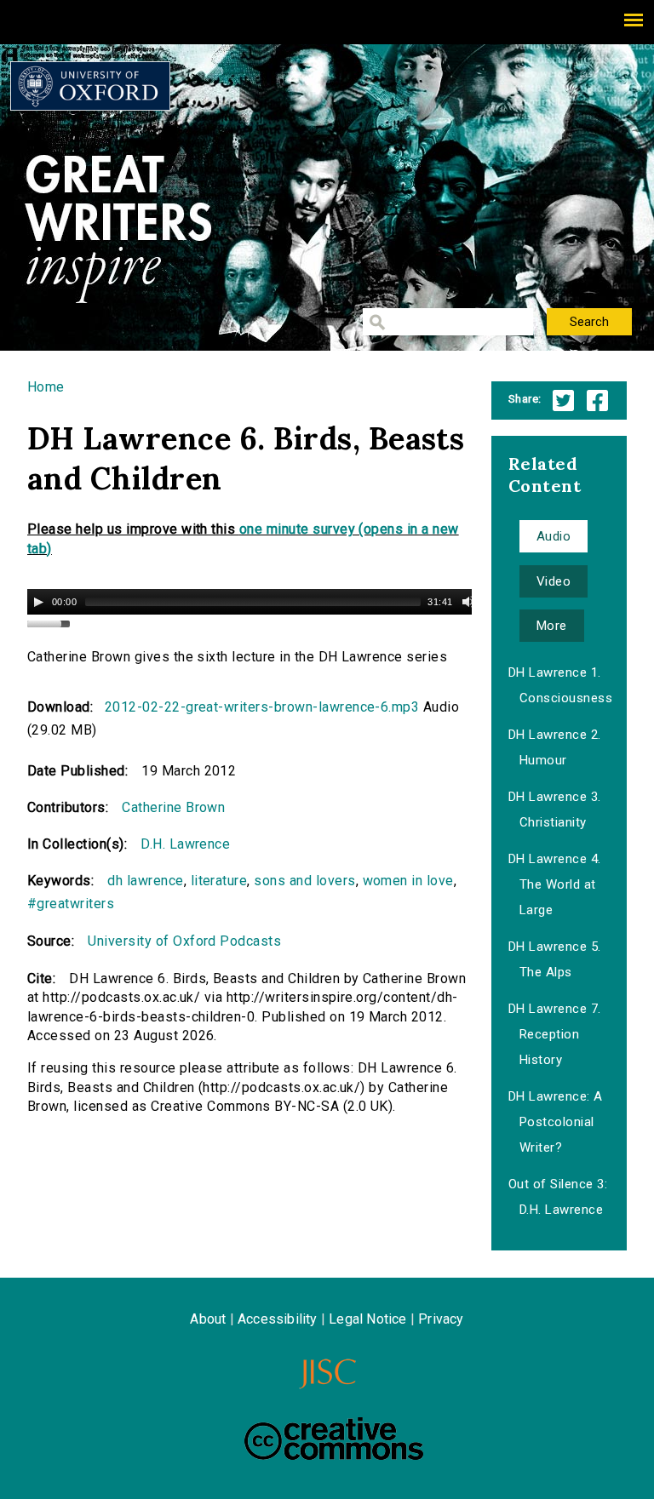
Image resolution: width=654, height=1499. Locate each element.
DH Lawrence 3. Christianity (554, 809)
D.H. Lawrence (185, 844)
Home (46, 387)
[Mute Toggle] (468, 602)
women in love (408, 881)
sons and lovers (304, 881)
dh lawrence (145, 881)
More (551, 625)
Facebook (597, 400)
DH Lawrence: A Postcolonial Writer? (555, 1122)
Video (553, 581)
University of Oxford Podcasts (184, 941)
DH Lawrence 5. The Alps (554, 959)
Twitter (563, 400)
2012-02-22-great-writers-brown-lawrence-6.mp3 (262, 707)
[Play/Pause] (38, 602)
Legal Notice (367, 1319)
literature (219, 881)
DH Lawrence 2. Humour (554, 747)
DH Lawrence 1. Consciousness (560, 685)
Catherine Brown (173, 807)
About (208, 1319)
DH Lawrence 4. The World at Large (554, 884)
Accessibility (278, 1319)
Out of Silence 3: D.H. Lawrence (557, 1196)
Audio (553, 536)
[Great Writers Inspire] (90, 85)
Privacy (440, 1319)
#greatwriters (70, 903)
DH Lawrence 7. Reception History (554, 1034)
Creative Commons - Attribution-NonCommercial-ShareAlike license (333, 1438)
